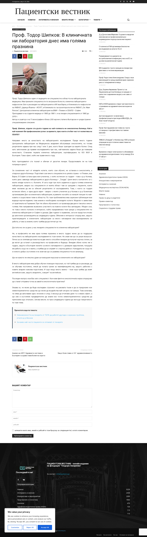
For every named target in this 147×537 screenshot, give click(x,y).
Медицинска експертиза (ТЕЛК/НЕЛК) (114, 187)
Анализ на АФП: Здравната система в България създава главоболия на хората (28, 354)
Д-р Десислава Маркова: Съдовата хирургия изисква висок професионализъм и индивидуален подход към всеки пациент (116, 37)
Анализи (102, 174)
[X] (127, 1)
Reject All (30, 527)
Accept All (45, 527)
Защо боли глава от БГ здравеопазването (75, 353)
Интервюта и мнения (24, 26)
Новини (102, 194)
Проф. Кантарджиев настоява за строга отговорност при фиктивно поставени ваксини (114, 130)
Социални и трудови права (110, 208)
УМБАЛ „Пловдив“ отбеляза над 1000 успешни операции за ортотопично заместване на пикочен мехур (117, 142)
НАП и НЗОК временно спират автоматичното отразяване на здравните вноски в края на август (116, 106)
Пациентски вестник (21, 51)
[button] (128, 20)
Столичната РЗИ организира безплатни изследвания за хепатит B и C (114, 48)
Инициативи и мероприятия (110, 180)
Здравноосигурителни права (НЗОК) (113, 177)
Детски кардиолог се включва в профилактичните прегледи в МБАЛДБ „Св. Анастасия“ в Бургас (115, 118)
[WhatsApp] (30, 56)
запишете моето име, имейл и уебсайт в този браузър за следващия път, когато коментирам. (51, 430)
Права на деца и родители (109, 198)
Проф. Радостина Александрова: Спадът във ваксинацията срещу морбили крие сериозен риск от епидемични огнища (116, 80)
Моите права (104, 191)
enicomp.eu (62, 531)
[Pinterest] (25, 56)
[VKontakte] (24, 480)
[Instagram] (124, 1)
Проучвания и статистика (109, 205)
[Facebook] (120, 1)
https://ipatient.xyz (34, 369)
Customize (15, 527)
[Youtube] (133, 1)
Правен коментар (106, 201)
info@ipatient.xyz (63, 474)
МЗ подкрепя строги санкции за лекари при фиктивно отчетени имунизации (115, 69)
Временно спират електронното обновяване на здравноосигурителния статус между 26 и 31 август (116, 154)
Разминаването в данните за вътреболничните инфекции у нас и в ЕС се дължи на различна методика (115, 58)
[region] (30, 520)
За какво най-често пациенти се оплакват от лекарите (40, 322)
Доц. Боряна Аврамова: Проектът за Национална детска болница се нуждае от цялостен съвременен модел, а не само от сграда (115, 93)
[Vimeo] (130, 1)
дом (13, 26)
